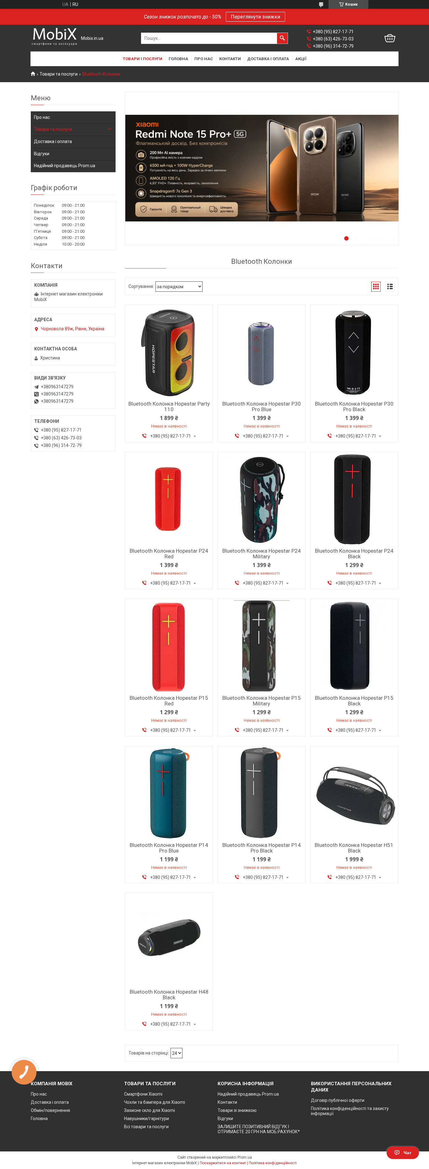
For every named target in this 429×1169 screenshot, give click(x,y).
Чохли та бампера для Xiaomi (154, 1102)
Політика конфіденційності (273, 1163)
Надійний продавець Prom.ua (64, 165)
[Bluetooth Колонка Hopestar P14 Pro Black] (261, 793)
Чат (407, 1152)
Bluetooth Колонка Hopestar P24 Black (354, 553)
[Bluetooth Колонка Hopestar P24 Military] (261, 499)
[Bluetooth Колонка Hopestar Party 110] (169, 352)
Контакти (230, 58)
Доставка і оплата (268, 58)
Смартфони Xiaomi (143, 1094)
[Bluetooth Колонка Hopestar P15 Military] (261, 646)
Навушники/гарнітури (146, 1118)
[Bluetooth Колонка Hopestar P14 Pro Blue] (169, 793)
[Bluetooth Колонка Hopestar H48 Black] (169, 940)
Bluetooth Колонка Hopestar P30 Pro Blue (261, 406)
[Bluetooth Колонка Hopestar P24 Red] (169, 499)
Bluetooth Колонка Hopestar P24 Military (261, 553)
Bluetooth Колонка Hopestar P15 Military (261, 700)
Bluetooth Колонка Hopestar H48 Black (169, 994)
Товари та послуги (59, 74)
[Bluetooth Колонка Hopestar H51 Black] (354, 793)
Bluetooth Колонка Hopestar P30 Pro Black (354, 406)
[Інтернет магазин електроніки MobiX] (54, 38)
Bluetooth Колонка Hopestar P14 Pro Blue (169, 847)
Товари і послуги (142, 58)
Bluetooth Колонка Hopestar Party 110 (169, 406)
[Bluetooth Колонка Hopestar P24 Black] (354, 499)
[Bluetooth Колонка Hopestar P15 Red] (169, 646)
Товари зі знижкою (237, 1110)
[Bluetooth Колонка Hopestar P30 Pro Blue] (261, 352)
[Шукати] (282, 38)
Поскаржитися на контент (223, 1163)
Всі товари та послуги (146, 1126)
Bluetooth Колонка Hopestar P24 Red (169, 553)
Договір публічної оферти (337, 1100)
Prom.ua (244, 1157)
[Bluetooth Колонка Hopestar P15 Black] (354, 646)
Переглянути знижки (255, 17)
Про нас (203, 58)
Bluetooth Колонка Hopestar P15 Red (169, 700)
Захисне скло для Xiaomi (149, 1110)
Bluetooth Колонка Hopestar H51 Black (354, 847)
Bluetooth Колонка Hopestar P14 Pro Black (261, 847)
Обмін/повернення (50, 1110)
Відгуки (41, 153)
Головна (178, 58)
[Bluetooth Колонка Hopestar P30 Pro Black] (354, 352)
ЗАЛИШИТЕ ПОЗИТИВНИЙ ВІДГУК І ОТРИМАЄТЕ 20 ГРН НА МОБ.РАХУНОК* (259, 1129)
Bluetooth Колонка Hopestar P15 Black (354, 700)
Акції (301, 58)
